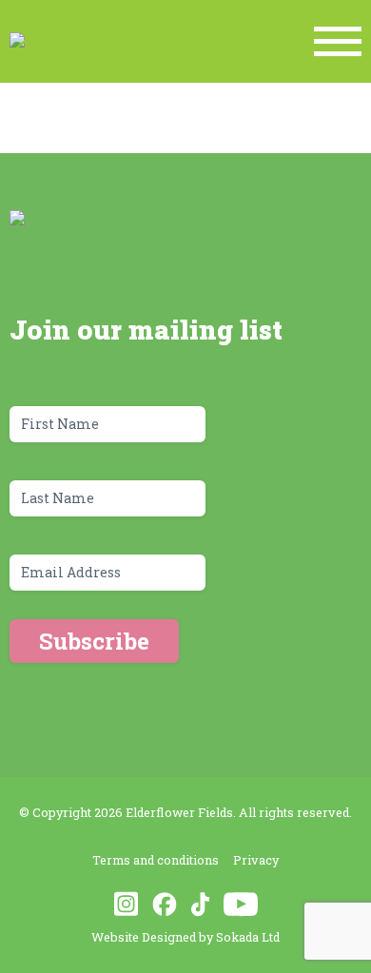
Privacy (256, 859)
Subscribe (94, 641)
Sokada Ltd (248, 936)
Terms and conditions (155, 859)
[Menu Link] (337, 41)
